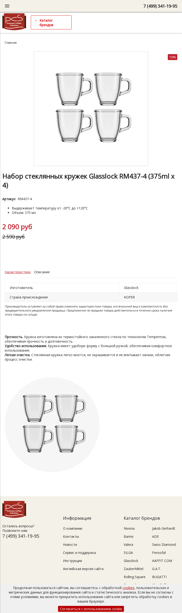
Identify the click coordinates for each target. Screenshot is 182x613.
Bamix (128, 536)
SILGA (128, 552)
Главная (11, 43)
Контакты (71, 536)
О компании (72, 528)
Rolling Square (135, 577)
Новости (70, 544)
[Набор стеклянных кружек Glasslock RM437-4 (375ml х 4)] (91, 164)
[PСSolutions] (14, 29)
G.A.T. (156, 568)
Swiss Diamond (164, 544)
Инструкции (72, 560)
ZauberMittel (133, 568)
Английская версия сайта (83, 568)
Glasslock (131, 560)
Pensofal (159, 552)
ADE (155, 536)
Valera (128, 544)
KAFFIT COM (162, 560)
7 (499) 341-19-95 (160, 6)
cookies (128, 587)
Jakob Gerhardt (163, 528)
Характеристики (18, 272)
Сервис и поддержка (79, 552)
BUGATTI (159, 577)
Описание (42, 272)
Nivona (129, 528)
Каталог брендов (46, 22)
